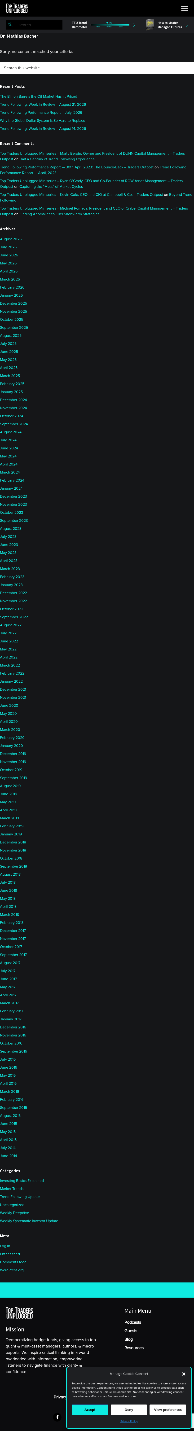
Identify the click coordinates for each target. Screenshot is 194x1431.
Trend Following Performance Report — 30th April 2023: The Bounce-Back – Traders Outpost (77, 167)
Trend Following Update (20, 1196)
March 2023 (10, 568)
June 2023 (9, 544)
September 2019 (13, 778)
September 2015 (13, 1107)
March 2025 (10, 375)
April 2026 (9, 271)
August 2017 (10, 963)
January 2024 (11, 488)
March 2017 (9, 1003)
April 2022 (9, 657)
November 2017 (13, 938)
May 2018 (8, 898)
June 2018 (8, 890)
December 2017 (13, 930)
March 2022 (10, 665)
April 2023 (9, 560)
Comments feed (13, 1262)
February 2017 (11, 1011)
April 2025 (9, 367)
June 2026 (9, 255)
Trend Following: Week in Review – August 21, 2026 (43, 104)
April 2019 (8, 810)
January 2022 (11, 681)
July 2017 (7, 971)
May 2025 (8, 359)
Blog (128, 1339)
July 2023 (8, 536)
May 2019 (8, 802)
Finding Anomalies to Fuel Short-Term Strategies (59, 214)
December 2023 (13, 496)
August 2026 (11, 239)
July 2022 (8, 633)
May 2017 (7, 987)
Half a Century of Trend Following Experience (57, 159)
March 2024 (10, 472)
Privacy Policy (129, 1421)
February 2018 (11, 922)
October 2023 (11, 512)
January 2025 (11, 392)
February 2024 (12, 480)
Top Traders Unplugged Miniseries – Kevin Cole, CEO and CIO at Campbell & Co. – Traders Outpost (81, 194)
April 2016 (8, 1083)
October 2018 (11, 858)
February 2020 (12, 737)
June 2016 (8, 1067)
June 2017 (8, 979)
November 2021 (13, 697)
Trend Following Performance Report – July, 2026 (41, 112)
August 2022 (11, 625)
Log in (5, 1246)
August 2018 (10, 874)
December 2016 (13, 1027)
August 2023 (11, 528)
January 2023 (11, 585)
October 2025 (11, 319)
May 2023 (8, 552)
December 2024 (13, 400)
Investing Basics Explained (22, 1180)
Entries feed (10, 1254)
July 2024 (8, 440)
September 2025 (14, 327)
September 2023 (14, 520)
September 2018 (13, 866)
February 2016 (11, 1099)
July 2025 (8, 343)
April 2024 (9, 464)
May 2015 (8, 1131)
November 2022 (13, 601)
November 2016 (13, 1035)
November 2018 (13, 850)
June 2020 (9, 705)
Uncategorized (12, 1205)
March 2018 (9, 914)
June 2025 (9, 351)
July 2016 (8, 1059)
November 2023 (13, 504)
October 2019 (11, 770)
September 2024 (14, 424)
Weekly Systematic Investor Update (29, 1221)
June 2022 (9, 641)
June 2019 (8, 794)
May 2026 (8, 263)
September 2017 (13, 955)
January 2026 (11, 295)
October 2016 (11, 1043)
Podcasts (132, 1322)
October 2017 (11, 946)
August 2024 (11, 432)
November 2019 (13, 761)
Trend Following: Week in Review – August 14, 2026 (43, 128)
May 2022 (8, 649)
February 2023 (12, 577)
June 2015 (8, 1123)
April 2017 (8, 995)
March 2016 (9, 1091)
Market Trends (11, 1188)
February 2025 (12, 384)
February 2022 (12, 673)
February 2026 (12, 287)
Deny (129, 1410)
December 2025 (13, 303)
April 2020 (9, 721)
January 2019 (11, 834)
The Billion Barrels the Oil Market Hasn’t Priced (38, 96)
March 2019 (9, 818)
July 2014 (8, 1148)
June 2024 (9, 448)
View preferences (168, 1410)
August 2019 (10, 786)
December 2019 (13, 753)
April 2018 (8, 906)
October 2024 (11, 416)
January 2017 (11, 1019)
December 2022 (13, 593)
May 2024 (8, 456)
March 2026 (10, 279)
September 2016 (13, 1051)
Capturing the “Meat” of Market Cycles (51, 186)
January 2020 (11, 745)
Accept (89, 1410)
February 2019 (11, 826)
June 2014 (8, 1156)
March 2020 (10, 729)
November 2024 (13, 408)
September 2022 (14, 617)
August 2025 (11, 335)
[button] (183, 1374)
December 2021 (13, 689)
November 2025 (13, 311)
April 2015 (8, 1139)
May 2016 (8, 1075)
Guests (130, 1330)
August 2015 (10, 1115)
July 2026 (8, 247)
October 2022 (11, 609)
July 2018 (8, 882)
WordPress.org (12, 1270)
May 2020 (8, 713)
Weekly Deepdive (14, 1213)
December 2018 (13, 842)
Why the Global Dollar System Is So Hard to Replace (42, 120)
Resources (134, 1347)
